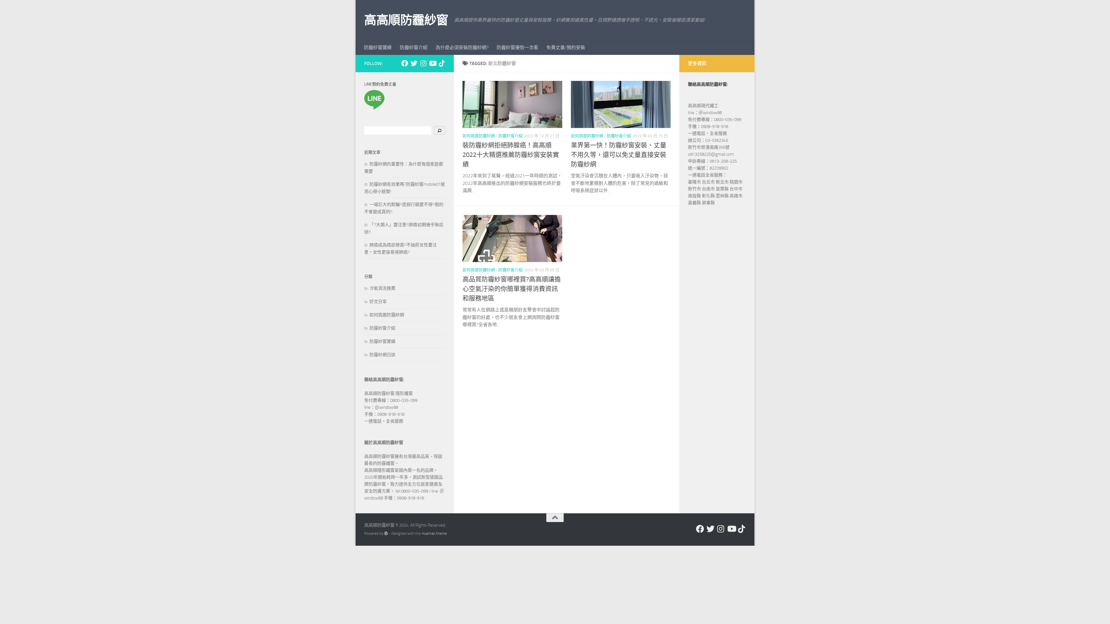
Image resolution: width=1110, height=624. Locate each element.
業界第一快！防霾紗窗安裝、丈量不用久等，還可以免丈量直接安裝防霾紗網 (618, 155)
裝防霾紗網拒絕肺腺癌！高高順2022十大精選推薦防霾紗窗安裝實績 (510, 155)
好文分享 (378, 301)
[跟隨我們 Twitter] (413, 63)
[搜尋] (439, 130)
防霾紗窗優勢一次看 (517, 47)
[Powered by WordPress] (386, 533)
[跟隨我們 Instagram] (423, 63)
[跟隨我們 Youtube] (432, 63)
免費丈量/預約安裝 (565, 47)
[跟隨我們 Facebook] (404, 63)
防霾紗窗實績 (378, 47)
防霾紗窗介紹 (414, 47)
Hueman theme (434, 533)
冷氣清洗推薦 (382, 288)
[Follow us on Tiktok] (441, 63)
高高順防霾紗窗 (406, 20)
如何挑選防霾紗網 (478, 135)
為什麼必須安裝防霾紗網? (462, 47)
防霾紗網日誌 (382, 354)
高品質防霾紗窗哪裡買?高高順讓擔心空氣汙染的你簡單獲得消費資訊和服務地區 (511, 289)
